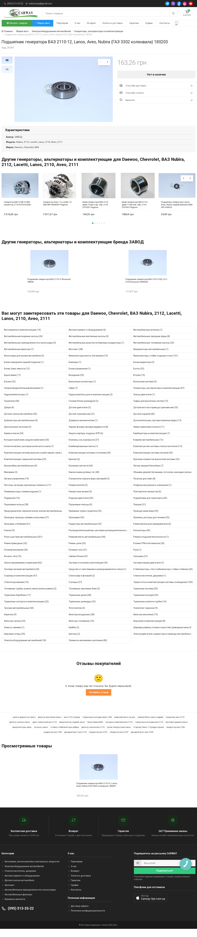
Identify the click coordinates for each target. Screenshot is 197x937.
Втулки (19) (139, 375)
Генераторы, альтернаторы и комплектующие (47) (158, 388)
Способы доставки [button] (135, 85)
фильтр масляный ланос (49, 717)
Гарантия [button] (130, 100)
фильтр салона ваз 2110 (93, 727)
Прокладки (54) (76, 517)
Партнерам (62, 23)
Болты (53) (138, 368)
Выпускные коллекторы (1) (82, 381)
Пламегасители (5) (78, 485)
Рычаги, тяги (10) (12, 556)
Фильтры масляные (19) (145, 614)
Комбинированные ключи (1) (83, 446)
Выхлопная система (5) (145, 381)
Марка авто (43, 23)
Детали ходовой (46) (144, 414)
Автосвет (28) (76, 349)
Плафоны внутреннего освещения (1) (152, 485)
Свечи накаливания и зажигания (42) (23, 562)
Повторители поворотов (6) (147, 491)
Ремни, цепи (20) (77, 543)
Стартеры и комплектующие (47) (20, 575)
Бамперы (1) (75, 362)
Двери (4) (9, 407)
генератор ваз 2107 (119, 732)
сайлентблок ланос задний (150, 717)
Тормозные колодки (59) (145, 595)
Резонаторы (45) (141, 530)
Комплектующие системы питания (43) (153, 452)
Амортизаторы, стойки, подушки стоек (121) (155, 355)
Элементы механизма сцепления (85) (88, 640)
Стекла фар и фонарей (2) (82, 575)
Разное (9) (9, 530)
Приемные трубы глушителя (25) (85, 511)
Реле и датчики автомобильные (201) (23, 537)
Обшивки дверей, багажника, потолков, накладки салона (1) (164, 472)
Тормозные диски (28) (80, 595)
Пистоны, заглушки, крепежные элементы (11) (27, 485)
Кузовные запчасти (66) (81, 465)
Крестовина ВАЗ (95, 722)
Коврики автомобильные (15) (148, 440)
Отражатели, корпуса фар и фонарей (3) (89, 478)
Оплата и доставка (112, 23)
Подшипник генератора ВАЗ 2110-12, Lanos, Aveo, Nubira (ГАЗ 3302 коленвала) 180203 (96, 784)
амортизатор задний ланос (72, 722)
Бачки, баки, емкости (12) (17, 368)
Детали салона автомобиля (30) (20, 414)
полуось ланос (41, 727)
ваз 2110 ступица (72, 717)
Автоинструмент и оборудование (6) (87, 330)
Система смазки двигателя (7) (148, 562)
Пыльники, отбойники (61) (17, 524)
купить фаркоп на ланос (24, 717)
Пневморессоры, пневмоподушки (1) (22, 491)
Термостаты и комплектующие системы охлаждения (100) (163, 582)
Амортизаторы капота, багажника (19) (88, 355)
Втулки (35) (10, 381)
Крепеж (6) (74, 459)
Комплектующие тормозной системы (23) (25, 459)
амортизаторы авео (22, 727)
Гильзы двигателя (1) (144, 394)
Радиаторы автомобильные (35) (85, 524)
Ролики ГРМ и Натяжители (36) (149, 543)
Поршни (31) (139, 504)
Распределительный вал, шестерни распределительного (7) (99, 530)
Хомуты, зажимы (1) (14, 627)
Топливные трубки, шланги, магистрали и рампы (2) (30, 588)
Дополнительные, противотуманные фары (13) (157, 420)
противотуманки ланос (177, 722)
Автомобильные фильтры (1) (19, 349)
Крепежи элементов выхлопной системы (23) (156, 459)
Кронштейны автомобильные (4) (20, 465)
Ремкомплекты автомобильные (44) (87, 537)
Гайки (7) (73, 388)
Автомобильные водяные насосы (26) (23, 336)
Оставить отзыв (98, 692)
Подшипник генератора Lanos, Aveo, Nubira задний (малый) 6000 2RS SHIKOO (176, 204)
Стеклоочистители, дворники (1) (149, 575)
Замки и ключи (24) (13, 433)
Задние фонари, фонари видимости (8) (88, 427)
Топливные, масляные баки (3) (84, 588)
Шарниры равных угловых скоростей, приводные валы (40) (163, 627)
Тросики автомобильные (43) (19, 608)
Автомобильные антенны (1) (147, 330)
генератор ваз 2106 (175, 727)
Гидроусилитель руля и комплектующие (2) (91, 394)
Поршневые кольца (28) (16, 504)
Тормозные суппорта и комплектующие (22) (26, 601)
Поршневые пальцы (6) (80, 504)
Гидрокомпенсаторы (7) (16, 394)
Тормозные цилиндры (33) (82, 601)
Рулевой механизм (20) (16, 550)
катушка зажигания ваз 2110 (119, 722)
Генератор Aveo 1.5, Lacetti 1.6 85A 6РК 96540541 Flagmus (57, 203)
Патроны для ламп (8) (144, 478)
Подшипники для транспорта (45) (150, 498)
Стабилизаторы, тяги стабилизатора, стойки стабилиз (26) (163, 569)
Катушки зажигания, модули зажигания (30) (26, 440)
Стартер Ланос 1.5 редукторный (148, 727)
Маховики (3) (10, 472)
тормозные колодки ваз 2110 (149, 722)
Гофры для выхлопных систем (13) (150, 401)
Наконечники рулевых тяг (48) (84, 472)
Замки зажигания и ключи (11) (148, 427)
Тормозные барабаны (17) (17, 595)
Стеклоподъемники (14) (16, 582)
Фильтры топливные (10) (81, 621)
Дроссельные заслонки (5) (17, 427)
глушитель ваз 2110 (175, 717)
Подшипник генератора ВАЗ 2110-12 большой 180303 (48, 280)
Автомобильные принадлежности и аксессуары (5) (30, 342)
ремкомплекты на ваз (124, 717)
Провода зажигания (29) (145, 511)
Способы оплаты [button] (134, 92)
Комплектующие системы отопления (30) (90, 452)
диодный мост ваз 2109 (142, 732)
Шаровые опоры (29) (14, 634)
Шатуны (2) (74, 634)
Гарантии (134, 23)
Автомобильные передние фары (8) (151, 336)
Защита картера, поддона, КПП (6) (86, 433)
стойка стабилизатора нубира (64, 727)
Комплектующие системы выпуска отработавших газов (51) (34, 452)
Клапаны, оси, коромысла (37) (84, 440)
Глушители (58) (11, 401)
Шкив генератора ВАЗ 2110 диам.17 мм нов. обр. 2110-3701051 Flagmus (134, 204)
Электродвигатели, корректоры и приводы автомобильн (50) (164, 634)
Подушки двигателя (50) (81, 498)
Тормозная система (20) (145, 588)
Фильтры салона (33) (14, 621)
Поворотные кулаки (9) (80, 491)
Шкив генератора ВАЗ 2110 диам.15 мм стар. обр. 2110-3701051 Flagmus (95, 204)
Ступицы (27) (75, 582)
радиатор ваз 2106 (53, 732)
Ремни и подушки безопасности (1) (151, 537)
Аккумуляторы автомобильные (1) (150, 349)
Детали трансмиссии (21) (82, 414)
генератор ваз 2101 (98, 732)
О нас (77, 23)
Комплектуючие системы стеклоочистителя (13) (157, 446)
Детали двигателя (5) (80, 407)
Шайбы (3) (74, 627)
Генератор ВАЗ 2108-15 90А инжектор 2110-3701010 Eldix (17, 203)
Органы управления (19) (16, 478)
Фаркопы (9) (10, 614)
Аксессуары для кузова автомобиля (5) (24, 355)
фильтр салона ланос (19, 722)
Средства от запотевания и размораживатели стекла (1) (97, 569)
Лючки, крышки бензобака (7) (148, 465)
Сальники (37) (140, 556)
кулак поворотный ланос (119, 727)
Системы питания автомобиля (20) (21, 569)
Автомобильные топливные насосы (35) (153, 342)
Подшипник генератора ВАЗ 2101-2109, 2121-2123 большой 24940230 (146, 280)
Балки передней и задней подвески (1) (24, 362)
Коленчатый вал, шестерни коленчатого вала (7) (29, 446)
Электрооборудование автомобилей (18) (25, 640)
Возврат (91, 23)
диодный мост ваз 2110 (75, 732)
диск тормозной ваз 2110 (44, 722)
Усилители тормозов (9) (145, 608)
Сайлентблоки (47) (78, 556)
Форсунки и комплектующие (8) (149, 621)
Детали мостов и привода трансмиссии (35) (155, 407)
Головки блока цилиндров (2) (83, 401)
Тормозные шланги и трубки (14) (149, 601)
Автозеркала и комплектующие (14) (22, 330)
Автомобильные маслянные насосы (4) (89, 336)
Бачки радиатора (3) (143, 362)
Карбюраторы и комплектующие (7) (151, 433)
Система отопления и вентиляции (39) (88, 562)
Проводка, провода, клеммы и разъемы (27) (26, 517)
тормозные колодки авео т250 (97, 717)
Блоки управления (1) (80, 368)
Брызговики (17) (12, 375)
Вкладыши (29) (76, 375)
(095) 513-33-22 (15, 3)
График (149, 23)
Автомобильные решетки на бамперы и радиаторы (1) (96, 342)
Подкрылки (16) (12, 498)
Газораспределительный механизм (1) (23, 388)
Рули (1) (137, 550)
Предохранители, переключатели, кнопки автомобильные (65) (35, 511)
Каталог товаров (18, 23)
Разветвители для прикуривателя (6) (152, 524)
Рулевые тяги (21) (78, 550)
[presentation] (101, 62)
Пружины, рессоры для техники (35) (151, 517)
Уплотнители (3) (77, 608)
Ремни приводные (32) (15, 543)
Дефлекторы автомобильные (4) (21, 420)
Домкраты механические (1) (83, 420)
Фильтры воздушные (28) (81, 614)
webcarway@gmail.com (40, 3)
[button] (93, 223)
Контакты (164, 23)
